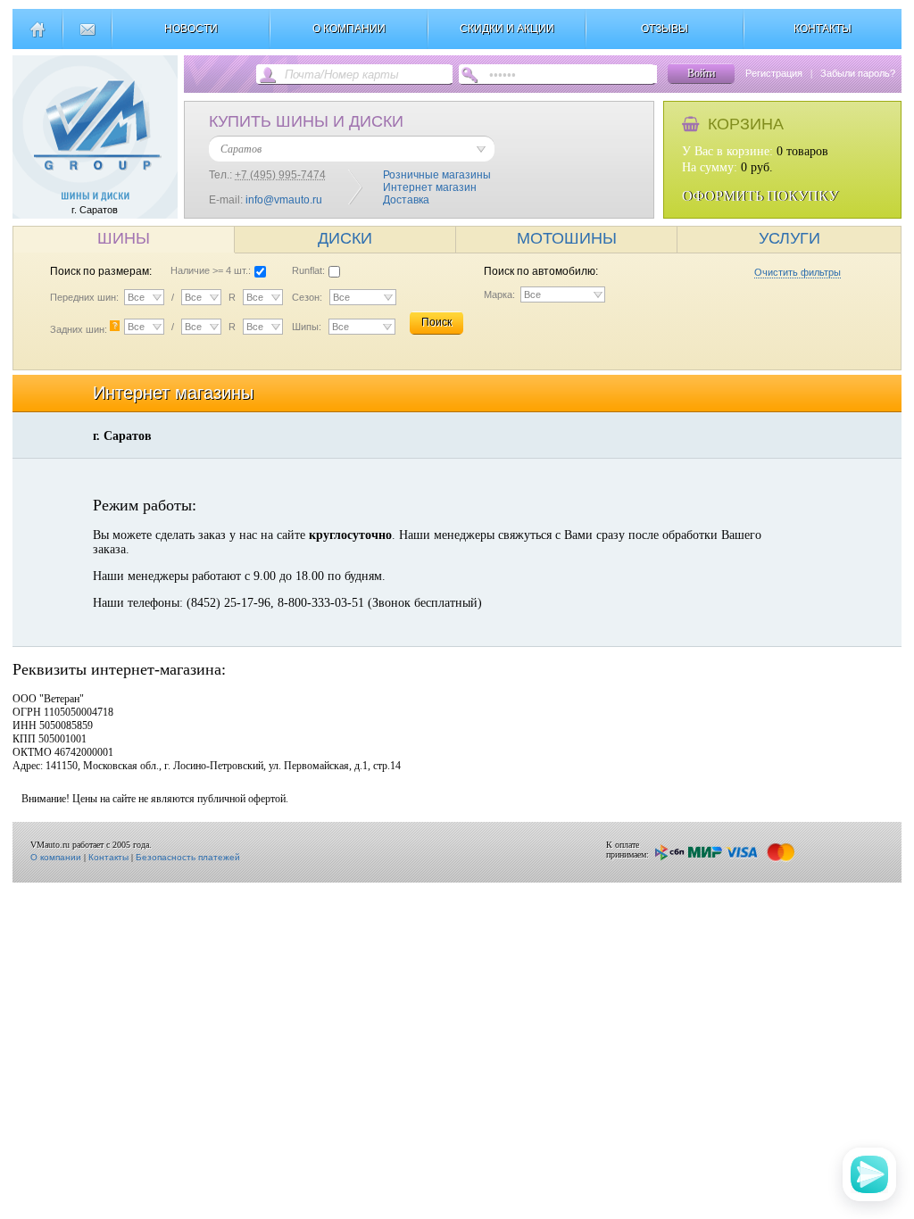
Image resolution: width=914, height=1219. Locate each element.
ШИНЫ (123, 238)
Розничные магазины (437, 175)
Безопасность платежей (188, 857)
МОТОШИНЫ (567, 238)
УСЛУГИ (789, 238)
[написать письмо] (87, 36)
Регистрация (773, 73)
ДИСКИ (345, 238)
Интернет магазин (430, 187)
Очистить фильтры (797, 272)
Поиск (436, 322)
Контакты (108, 857)
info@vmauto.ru (283, 200)
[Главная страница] (37, 36)
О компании (55, 857)
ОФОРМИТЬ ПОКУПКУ (760, 195)
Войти (701, 73)
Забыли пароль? (857, 73)
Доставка (406, 200)
